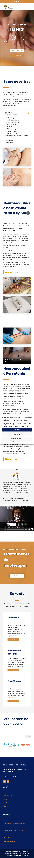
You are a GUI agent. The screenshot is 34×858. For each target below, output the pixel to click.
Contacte (6, 810)
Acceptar (17, 429)
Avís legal (9, 855)
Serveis (5, 799)
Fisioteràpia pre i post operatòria (14, 823)
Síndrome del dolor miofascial (13, 830)
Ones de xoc (7, 834)
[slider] (16, 529)
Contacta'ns (17, 50)
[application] (17, 518)
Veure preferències (17, 438)
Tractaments (17, 55)
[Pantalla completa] (32, 529)
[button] (31, 416)
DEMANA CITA (17, 575)
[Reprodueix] (2, 529)
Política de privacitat (21, 855)
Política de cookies (16, 441)
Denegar (17, 434)
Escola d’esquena (9, 841)
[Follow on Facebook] (4, 781)
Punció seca (7, 837)
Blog (5, 806)
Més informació (11, 272)
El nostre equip (8, 796)
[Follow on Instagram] (8, 781)
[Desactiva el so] (29, 529)
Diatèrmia (6, 827)
